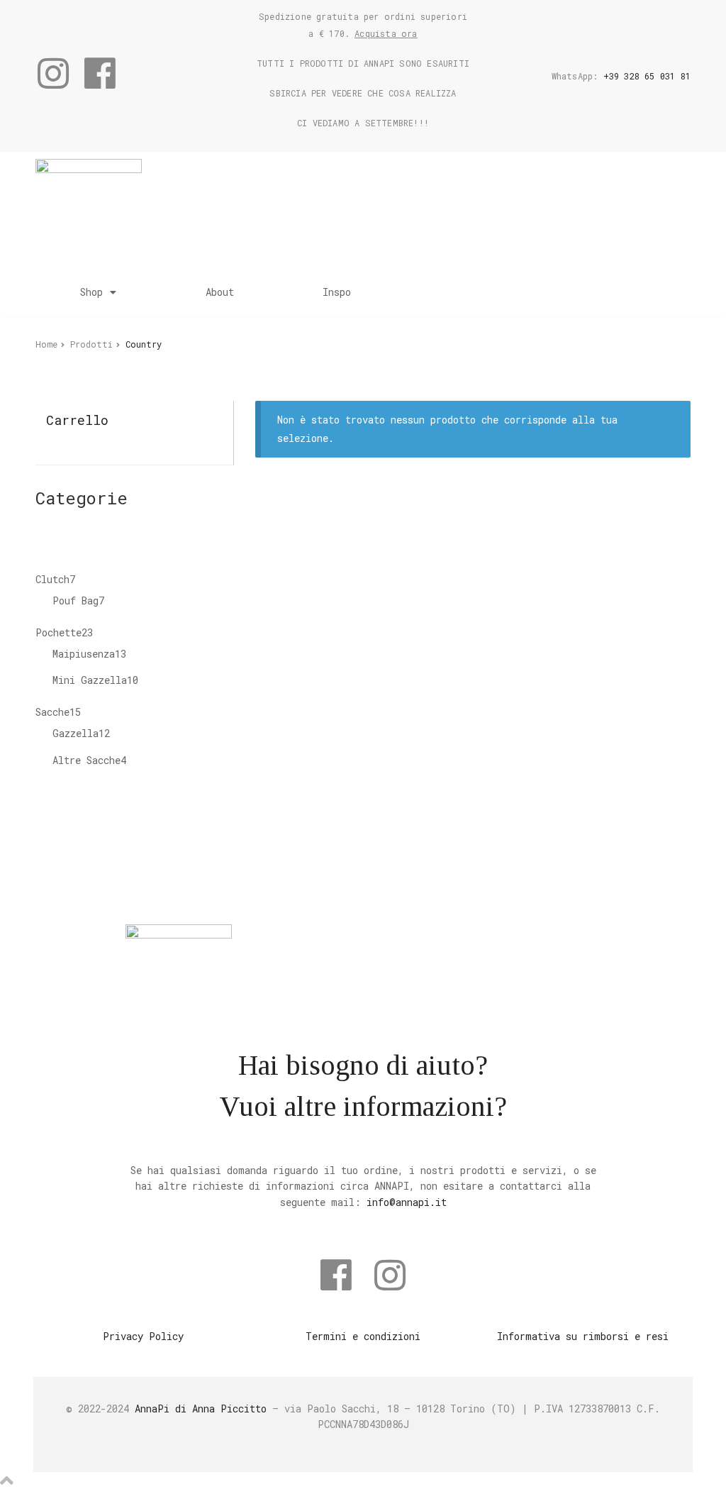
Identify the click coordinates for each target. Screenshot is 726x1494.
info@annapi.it (407, 1202)
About (220, 292)
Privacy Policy (143, 1336)
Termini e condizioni (363, 1336)
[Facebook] (100, 73)
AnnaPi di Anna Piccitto (201, 1408)
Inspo (337, 292)
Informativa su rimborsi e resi (583, 1336)
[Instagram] (53, 73)
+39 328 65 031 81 (647, 76)
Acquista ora (385, 33)
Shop (91, 292)
